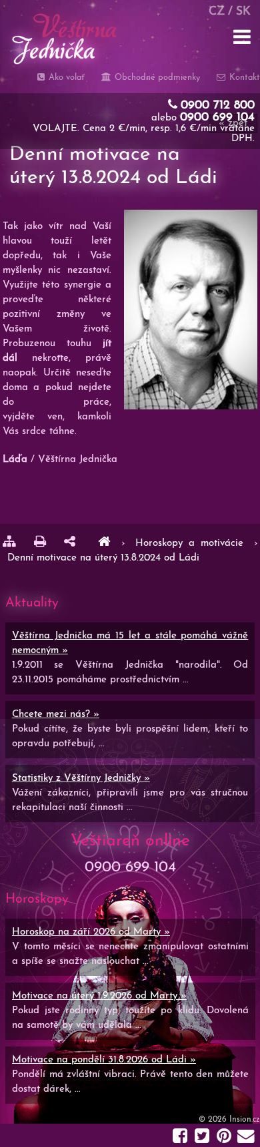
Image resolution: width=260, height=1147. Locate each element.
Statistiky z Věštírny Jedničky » (81, 779)
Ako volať (65, 77)
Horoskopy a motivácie (192, 544)
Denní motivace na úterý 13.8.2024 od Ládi (103, 558)
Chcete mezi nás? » (55, 715)
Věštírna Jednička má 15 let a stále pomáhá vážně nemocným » (130, 643)
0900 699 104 (217, 118)
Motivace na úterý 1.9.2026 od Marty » (99, 996)
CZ (217, 11)
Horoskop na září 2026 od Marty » (91, 932)
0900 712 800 (218, 106)
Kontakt (243, 77)
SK (243, 11)
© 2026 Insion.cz (229, 1120)
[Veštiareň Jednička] (104, 544)
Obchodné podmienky (155, 77)
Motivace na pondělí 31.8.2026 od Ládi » (104, 1060)
